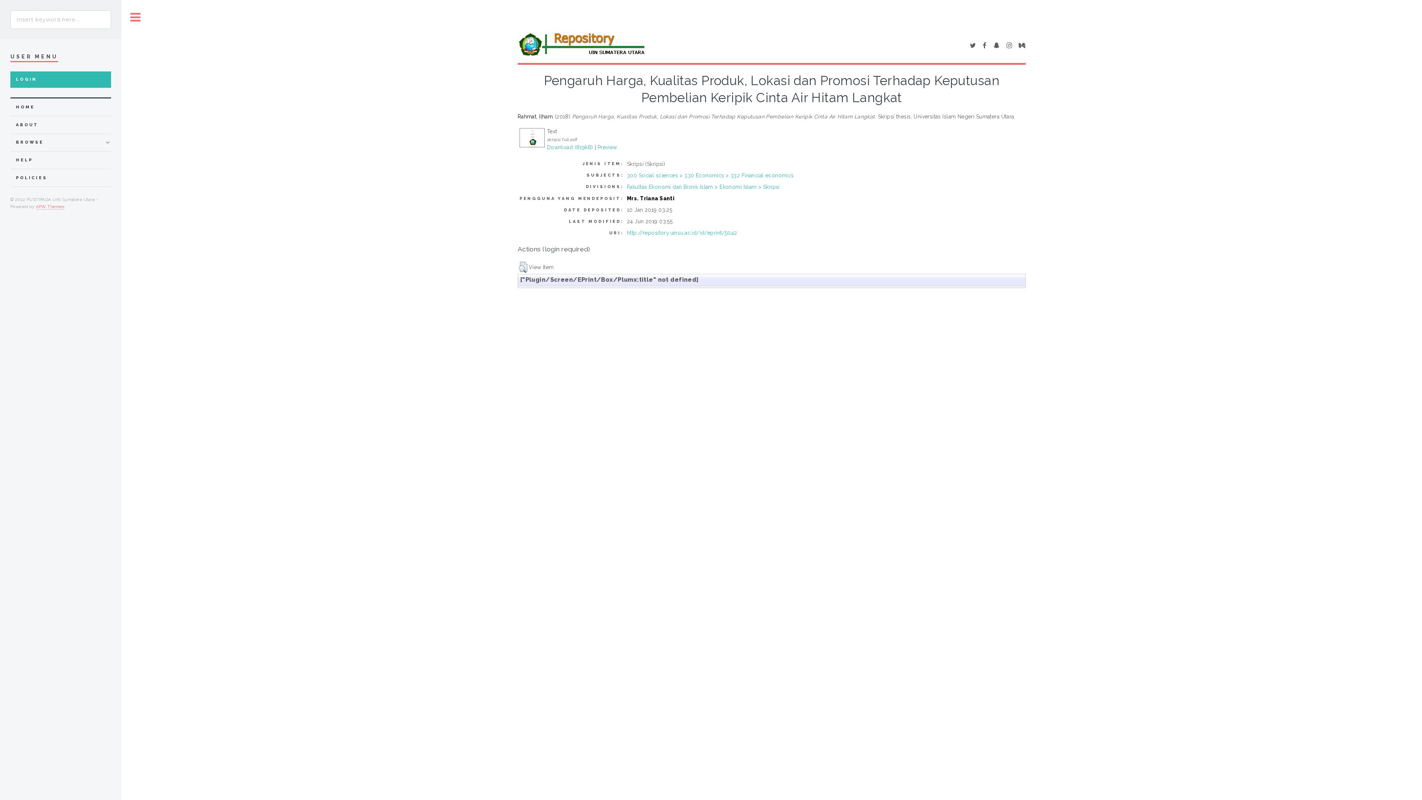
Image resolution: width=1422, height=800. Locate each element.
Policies (31, 177)
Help (24, 160)
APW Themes (50, 206)
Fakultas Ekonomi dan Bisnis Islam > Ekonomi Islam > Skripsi (703, 187)
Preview (607, 147)
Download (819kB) (570, 147)
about (27, 125)
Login (26, 79)
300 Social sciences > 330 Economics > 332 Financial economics (710, 175)
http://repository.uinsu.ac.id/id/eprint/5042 (682, 233)
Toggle (135, 17)
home (25, 107)
